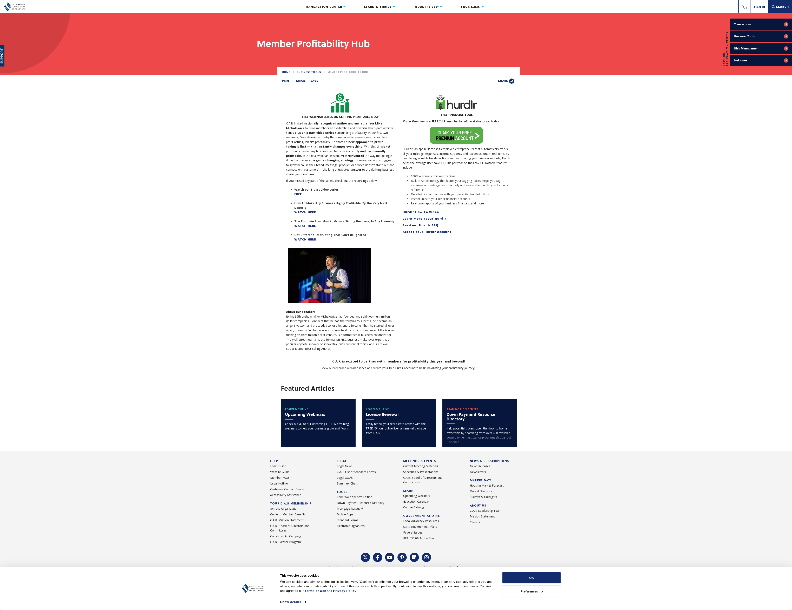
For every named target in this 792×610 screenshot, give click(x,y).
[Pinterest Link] (402, 556)
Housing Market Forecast (487, 485)
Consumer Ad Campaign (286, 536)
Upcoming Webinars (416, 496)
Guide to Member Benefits (288, 514)
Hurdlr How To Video (421, 212)
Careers (475, 522)
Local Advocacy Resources (421, 521)
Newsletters (478, 472)
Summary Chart (347, 483)
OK (531, 578)
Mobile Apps (345, 514)
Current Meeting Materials (420, 466)
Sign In (759, 6)
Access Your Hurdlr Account (427, 232)
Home (286, 72)
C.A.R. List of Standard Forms (356, 472)
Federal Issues (412, 532)
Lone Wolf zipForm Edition (354, 497)
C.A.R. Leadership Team (485, 511)
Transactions (743, 24)
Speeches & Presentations (420, 472)
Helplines (740, 60)
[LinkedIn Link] (414, 556)
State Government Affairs (420, 527)
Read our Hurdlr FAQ (420, 225)
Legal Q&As (345, 478)
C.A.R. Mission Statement (287, 520)
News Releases (480, 466)
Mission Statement (482, 516)
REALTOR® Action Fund (419, 538)
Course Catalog (413, 507)
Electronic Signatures (351, 526)
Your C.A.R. (470, 7)
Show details (290, 602)
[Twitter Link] (365, 556)
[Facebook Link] (377, 556)
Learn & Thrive (378, 7)
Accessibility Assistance (285, 495)
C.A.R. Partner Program (285, 542)
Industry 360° (426, 7)
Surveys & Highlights (483, 497)
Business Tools (744, 36)
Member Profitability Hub (348, 72)
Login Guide (278, 466)
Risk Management (746, 48)
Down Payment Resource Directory (360, 503)
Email (300, 81)
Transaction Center (323, 7)
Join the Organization (284, 508)
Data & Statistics (481, 491)
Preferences (529, 591)
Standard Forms (347, 520)
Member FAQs (280, 478)
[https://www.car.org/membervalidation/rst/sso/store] (744, 7)
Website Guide (279, 472)
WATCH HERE (305, 212)
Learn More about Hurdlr (424, 219)
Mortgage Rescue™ (350, 508)
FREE (298, 194)
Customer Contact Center (287, 489)
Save (314, 81)
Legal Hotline (279, 483)
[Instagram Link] (426, 556)
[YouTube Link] (390, 556)
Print (286, 81)
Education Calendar (416, 501)
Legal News (344, 466)
